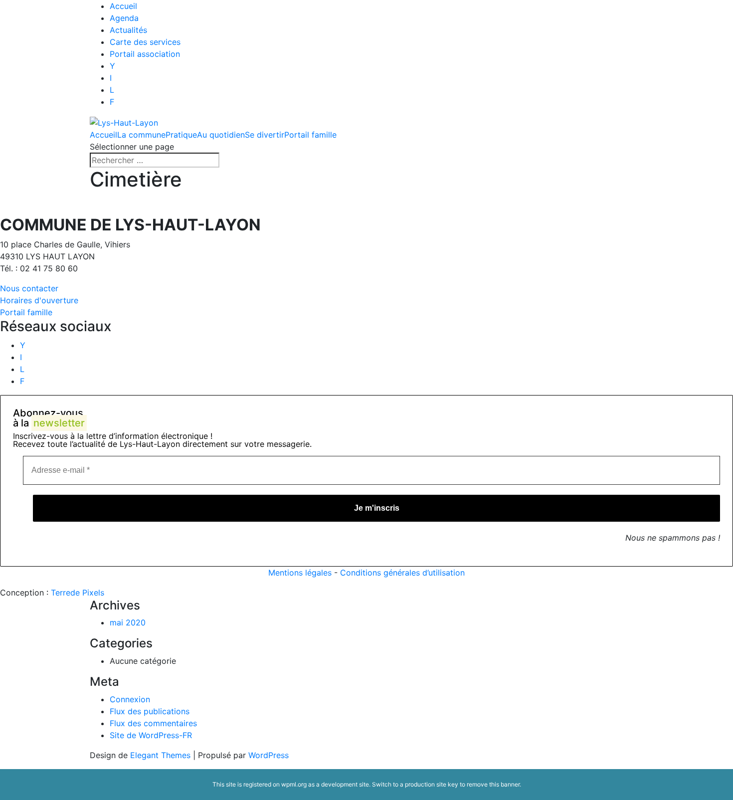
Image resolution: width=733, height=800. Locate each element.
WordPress (268, 755)
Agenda (124, 18)
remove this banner (493, 784)
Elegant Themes (160, 755)
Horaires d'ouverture (39, 300)
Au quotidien (221, 135)
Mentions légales (300, 573)
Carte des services (145, 42)
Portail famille (310, 135)
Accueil (123, 6)
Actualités (128, 30)
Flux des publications (149, 711)
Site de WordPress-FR (151, 735)
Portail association (145, 54)
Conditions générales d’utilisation (402, 573)
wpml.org (294, 784)
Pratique (181, 135)
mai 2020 (128, 622)
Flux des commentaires (153, 723)
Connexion (130, 699)
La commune (141, 135)
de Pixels (77, 593)
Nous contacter (29, 288)
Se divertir (264, 135)
